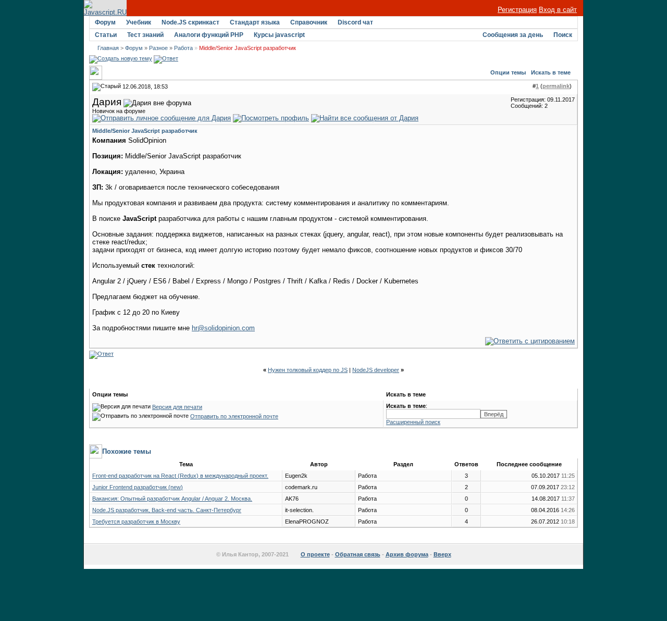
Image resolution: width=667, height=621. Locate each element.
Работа (183, 48)
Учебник (138, 22)
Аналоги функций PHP (208, 35)
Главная (108, 48)
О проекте (315, 554)
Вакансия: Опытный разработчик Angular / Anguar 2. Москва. (172, 498)
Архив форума (407, 554)
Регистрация (517, 10)
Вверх (442, 554)
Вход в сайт (558, 10)
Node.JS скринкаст (190, 22)
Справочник (308, 22)
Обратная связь (357, 554)
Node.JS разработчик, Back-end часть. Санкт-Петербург (166, 510)
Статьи (106, 35)
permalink (556, 86)
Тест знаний (145, 35)
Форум (105, 22)
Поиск (562, 35)
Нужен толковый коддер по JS (308, 370)
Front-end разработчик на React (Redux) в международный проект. (180, 476)
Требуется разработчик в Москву (136, 521)
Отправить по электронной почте (234, 416)
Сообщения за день (513, 35)
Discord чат (355, 22)
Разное (158, 48)
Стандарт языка (255, 22)
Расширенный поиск (413, 422)
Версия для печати (177, 407)
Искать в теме (551, 72)
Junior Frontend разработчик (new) (137, 487)
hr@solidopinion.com (223, 328)
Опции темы (508, 72)
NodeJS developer (375, 370)
